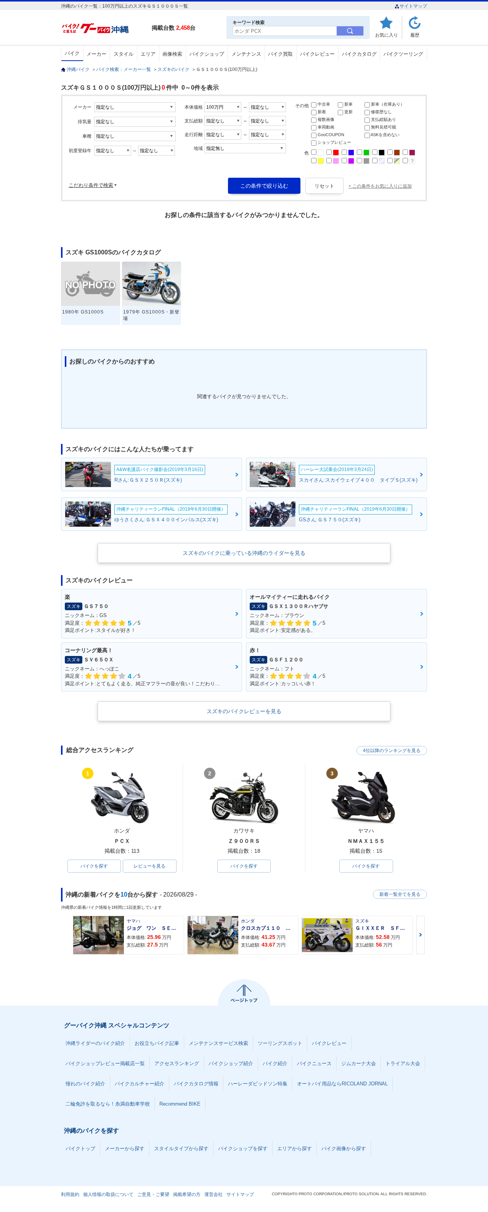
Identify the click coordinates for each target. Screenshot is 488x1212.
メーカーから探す (124, 1148)
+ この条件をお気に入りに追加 (380, 186)
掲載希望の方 (187, 1194)
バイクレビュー (317, 54)
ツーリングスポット (280, 1043)
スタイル (123, 54)
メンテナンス (246, 54)
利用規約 (70, 1194)
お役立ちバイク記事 (157, 1043)
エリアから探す (294, 1148)
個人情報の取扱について (108, 1194)
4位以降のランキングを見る (392, 750)
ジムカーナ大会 (358, 1063)
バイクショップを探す (243, 1148)
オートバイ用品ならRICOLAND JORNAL (342, 1084)
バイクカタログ (359, 54)
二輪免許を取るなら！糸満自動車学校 (108, 1104)
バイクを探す (94, 866)
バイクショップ (206, 54)
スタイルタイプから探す (181, 1148)
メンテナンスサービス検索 (218, 1043)
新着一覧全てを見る (400, 894)
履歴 (414, 34)
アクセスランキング (176, 1063)
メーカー (96, 54)
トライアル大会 (402, 1063)
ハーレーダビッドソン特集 (257, 1084)
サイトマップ (413, 6)
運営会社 (213, 1194)
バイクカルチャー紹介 (139, 1084)
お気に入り (386, 34)
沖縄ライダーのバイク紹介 (95, 1043)
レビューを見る (149, 866)
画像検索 (172, 54)
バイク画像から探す (343, 1148)
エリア (148, 54)
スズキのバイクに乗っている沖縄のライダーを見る (244, 553)
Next (420, 935)
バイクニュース (314, 1063)
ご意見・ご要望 (153, 1194)
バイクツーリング (403, 54)
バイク (72, 53)
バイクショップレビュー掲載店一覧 (105, 1063)
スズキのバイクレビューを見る (244, 711)
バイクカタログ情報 (196, 1084)
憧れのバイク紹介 (85, 1084)
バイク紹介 (275, 1063)
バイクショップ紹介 (231, 1063)
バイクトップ (80, 1148)
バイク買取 (280, 54)
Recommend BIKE (180, 1104)
